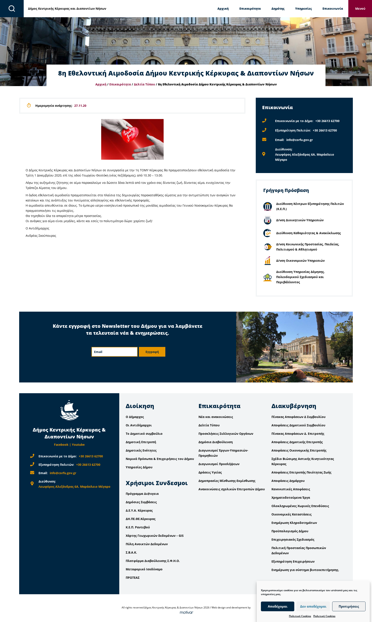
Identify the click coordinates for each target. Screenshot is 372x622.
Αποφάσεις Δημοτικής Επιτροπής (297, 442)
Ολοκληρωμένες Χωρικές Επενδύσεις (300, 506)
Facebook (61, 445)
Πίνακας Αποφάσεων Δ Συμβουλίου (298, 417)
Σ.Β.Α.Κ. (131, 552)
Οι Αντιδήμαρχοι (139, 425)
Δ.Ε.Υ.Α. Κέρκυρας (139, 510)
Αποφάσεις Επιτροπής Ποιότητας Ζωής (301, 472)
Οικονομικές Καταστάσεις (291, 514)
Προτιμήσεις (349, 606)
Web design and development (229, 607)
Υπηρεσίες (303, 8)
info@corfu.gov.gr (299, 140)
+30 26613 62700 (327, 121)
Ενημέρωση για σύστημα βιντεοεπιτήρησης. (305, 570)
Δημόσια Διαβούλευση (215, 442)
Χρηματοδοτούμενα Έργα (290, 497)
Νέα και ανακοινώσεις (215, 417)
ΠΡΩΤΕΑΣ (133, 578)
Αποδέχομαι (277, 606)
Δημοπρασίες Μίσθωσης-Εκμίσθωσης (226, 481)
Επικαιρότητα (250, 8)
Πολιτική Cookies (300, 616)
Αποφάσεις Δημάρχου (288, 481)
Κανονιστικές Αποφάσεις (290, 489)
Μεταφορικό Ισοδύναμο (144, 569)
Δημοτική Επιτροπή (141, 442)
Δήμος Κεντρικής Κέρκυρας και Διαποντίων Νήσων (67, 8)
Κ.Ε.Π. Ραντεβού (138, 527)
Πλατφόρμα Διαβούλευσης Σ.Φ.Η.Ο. (153, 561)
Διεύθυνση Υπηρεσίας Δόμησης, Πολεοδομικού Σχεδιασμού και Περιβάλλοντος (300, 277)
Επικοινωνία (332, 8)
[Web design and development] (186, 612)
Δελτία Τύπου (144, 84)
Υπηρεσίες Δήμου (139, 467)
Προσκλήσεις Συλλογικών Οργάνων (225, 434)
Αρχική (223, 8)
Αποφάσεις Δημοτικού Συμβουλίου (298, 425)
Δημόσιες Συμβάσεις (141, 502)
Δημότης (277, 8)
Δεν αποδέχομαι (313, 606)
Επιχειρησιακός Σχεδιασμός (292, 539)
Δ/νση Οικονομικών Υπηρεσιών (300, 260)
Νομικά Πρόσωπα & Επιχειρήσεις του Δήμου (160, 459)
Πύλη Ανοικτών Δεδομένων (147, 544)
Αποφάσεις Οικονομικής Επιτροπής (298, 450)
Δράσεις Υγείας (210, 472)
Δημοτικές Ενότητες (141, 450)
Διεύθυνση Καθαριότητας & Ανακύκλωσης (308, 233)
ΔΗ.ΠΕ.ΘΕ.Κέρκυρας (140, 519)
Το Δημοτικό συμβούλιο (144, 434)
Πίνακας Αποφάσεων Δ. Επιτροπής (297, 434)
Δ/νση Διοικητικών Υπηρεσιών (300, 220)
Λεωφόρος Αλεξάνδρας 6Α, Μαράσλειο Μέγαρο (74, 486)
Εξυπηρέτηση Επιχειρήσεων (293, 561)
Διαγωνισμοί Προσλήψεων (218, 464)
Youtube (78, 445)
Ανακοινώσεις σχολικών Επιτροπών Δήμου (231, 489)
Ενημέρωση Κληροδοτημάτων (294, 523)
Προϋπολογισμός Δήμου (289, 531)
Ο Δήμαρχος (135, 417)
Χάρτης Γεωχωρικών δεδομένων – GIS (155, 536)
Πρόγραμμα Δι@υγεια (142, 494)
